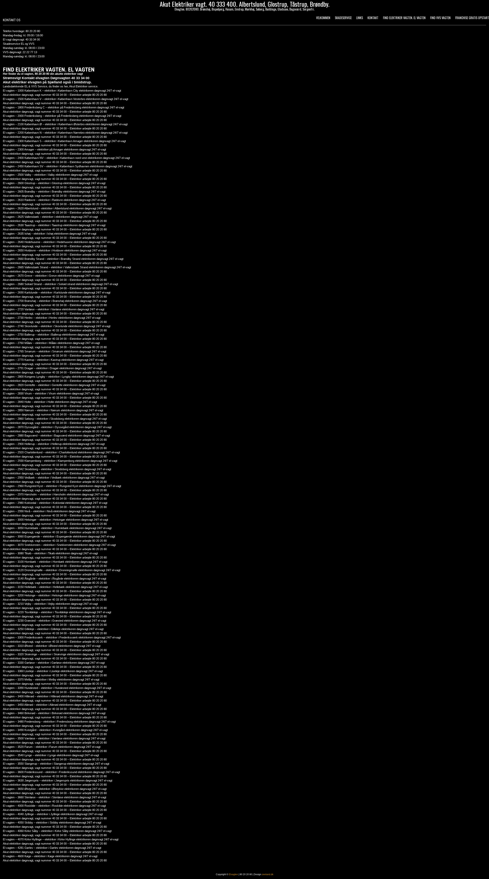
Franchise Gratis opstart (472, 17)
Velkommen (323, 17)
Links (359, 17)
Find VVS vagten (440, 17)
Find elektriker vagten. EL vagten (404, 17)
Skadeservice (343, 17)
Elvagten (233, 874)
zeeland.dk (267, 874)
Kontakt (373, 17)
